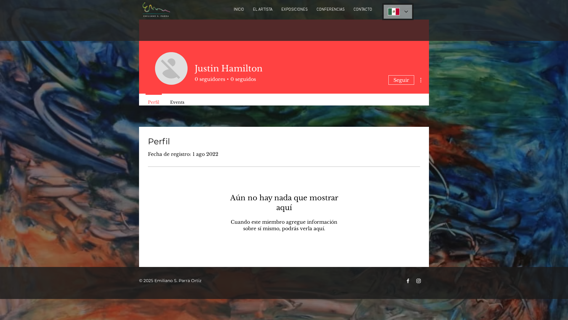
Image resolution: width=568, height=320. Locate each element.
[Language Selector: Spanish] (398, 11)
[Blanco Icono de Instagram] (419, 281)
